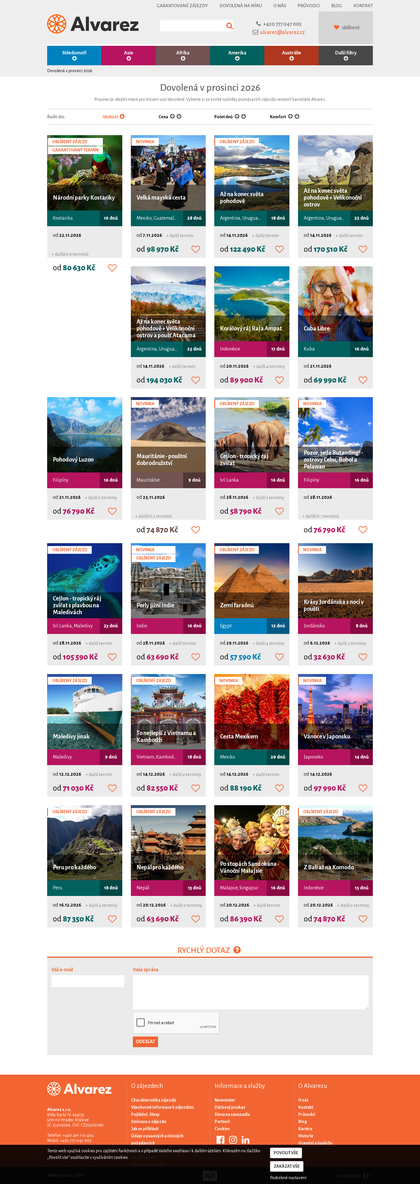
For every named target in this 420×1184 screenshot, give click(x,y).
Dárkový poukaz (230, 1107)
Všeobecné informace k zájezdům (162, 1107)
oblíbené (351, 27)
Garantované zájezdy (182, 5)
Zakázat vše (287, 1166)
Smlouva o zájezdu (148, 1121)
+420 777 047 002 (282, 24)
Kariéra (305, 1128)
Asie (128, 53)
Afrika (182, 53)
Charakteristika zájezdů (153, 1100)
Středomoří (74, 53)
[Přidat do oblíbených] (112, 268)
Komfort (278, 117)
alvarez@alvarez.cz (282, 32)
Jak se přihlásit (145, 1128)
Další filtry (346, 53)
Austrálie (291, 53)
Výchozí (110, 117)
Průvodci (308, 5)
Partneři (222, 1121)
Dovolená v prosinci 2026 (69, 70)
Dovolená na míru (240, 5)
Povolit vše (286, 1152)
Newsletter (225, 1100)
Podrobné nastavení (288, 1177)
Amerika (237, 53)
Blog (336, 5)
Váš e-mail (62, 969)
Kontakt (363, 5)
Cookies (222, 1128)
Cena (164, 117)
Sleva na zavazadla (232, 1114)
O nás (279, 5)
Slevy (154, 1114)
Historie (305, 1136)
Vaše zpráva (145, 969)
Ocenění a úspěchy (315, 1143)
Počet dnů (223, 117)
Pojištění (139, 1114)
